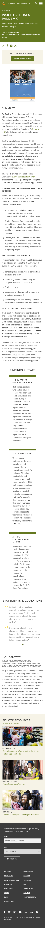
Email (6, 837)
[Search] (35, 3)
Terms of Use (29, 888)
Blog (6, 897)
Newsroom (8, 884)
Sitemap (27, 893)
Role (6, 848)
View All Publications (10, 723)
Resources (6, 11)
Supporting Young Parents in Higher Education (20, 814)
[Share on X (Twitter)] (15, 45)
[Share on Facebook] (7, 45)
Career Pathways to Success (13, 784)
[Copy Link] (3, 45)
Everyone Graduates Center (23, 176)
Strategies (8, 888)
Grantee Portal (30, 897)
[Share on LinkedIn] (11, 45)
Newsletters (9, 901)
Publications (29, 872)
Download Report (22, 58)
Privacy (26, 884)
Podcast (27, 876)
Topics (6, 893)
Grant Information (11, 880)
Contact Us (8, 876)
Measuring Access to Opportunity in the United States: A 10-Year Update (20, 752)
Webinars (27, 880)
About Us (7, 872)
